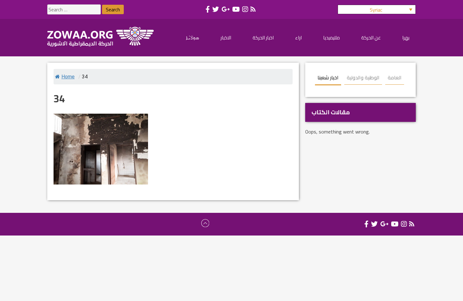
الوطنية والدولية (363, 77)
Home (68, 77)
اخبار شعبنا (328, 77)
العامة (395, 77)
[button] (377, 9)
